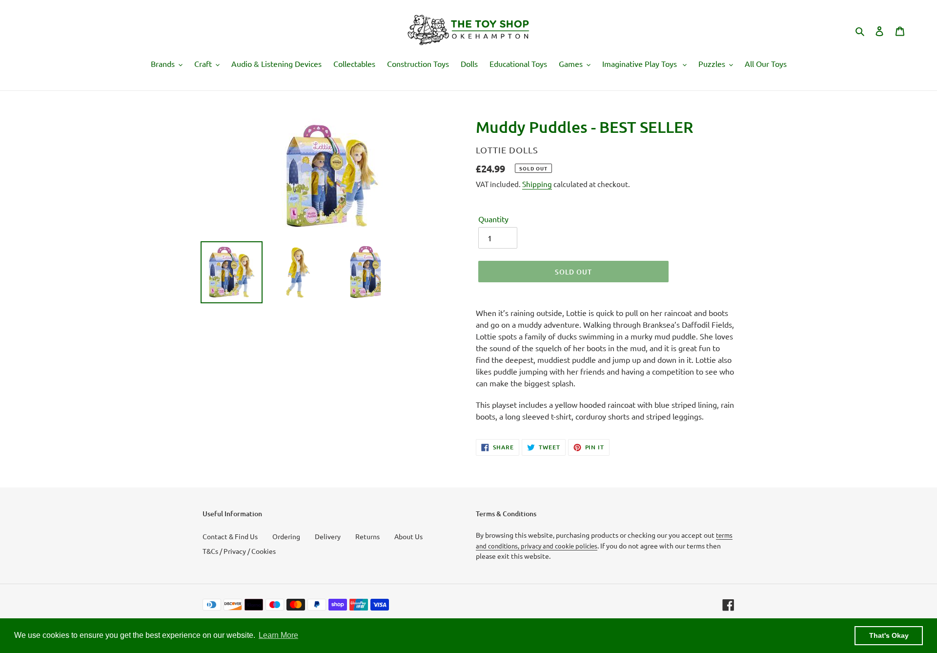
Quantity (493, 219)
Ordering (286, 536)
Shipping (537, 184)
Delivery (328, 536)
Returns (367, 536)
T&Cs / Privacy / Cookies (239, 551)
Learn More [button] (278, 635)
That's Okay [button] (889, 635)
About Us (408, 536)
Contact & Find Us (230, 536)
